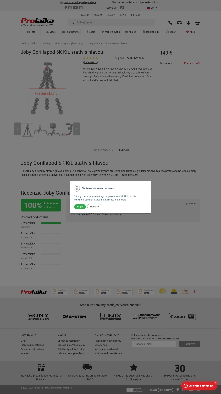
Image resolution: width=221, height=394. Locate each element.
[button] (216, 382)
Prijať (80, 206)
